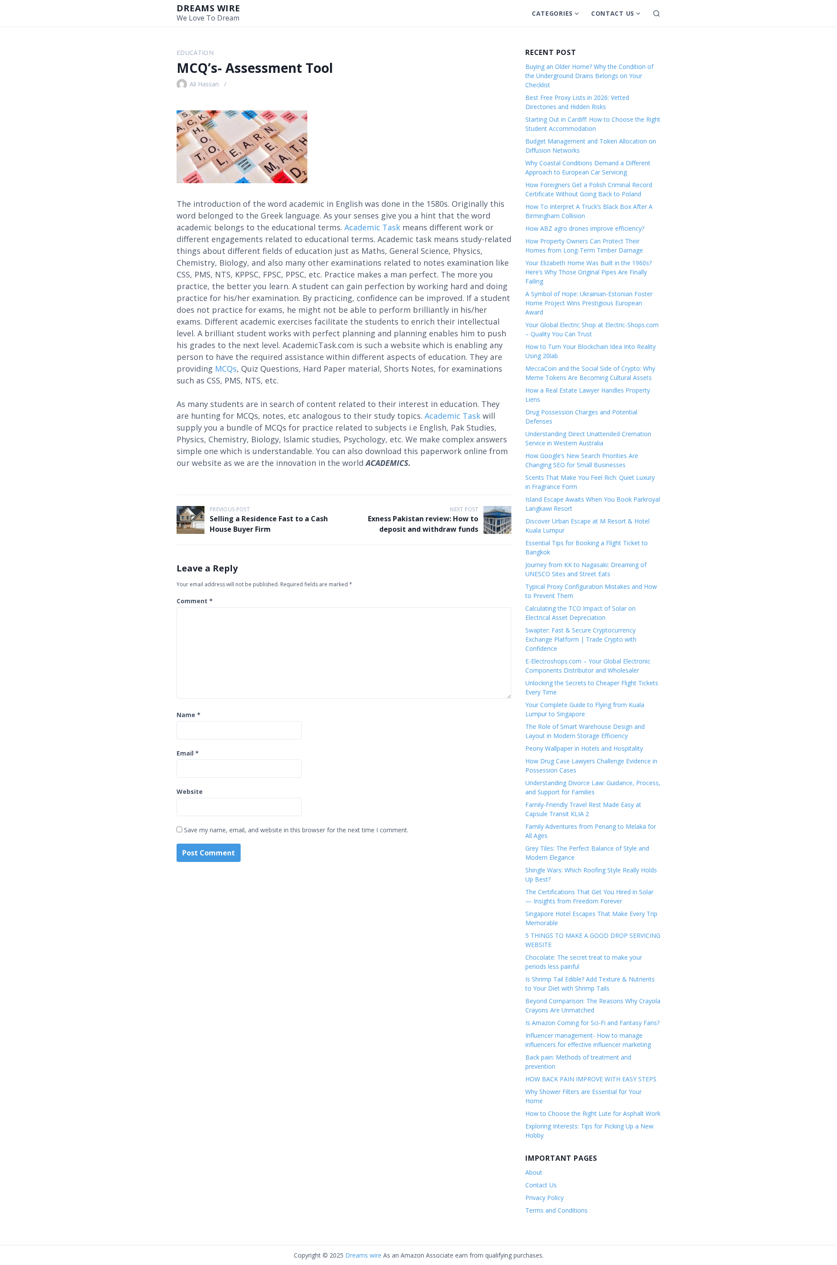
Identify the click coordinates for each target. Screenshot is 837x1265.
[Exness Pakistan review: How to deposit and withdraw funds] (497, 520)
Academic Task (372, 227)
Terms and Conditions (556, 1210)
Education (195, 52)
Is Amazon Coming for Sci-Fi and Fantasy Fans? (592, 1023)
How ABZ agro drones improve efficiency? (584, 228)
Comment (195, 601)
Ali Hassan (204, 84)
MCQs (226, 368)
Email (188, 753)
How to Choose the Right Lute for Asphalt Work (592, 1113)
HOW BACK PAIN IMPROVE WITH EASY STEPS (591, 1079)
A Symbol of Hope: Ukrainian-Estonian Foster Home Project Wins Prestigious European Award (589, 303)
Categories (552, 13)
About (533, 1172)
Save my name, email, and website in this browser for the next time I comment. (296, 830)
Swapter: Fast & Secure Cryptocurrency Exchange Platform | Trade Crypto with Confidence (580, 639)
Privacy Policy (544, 1197)
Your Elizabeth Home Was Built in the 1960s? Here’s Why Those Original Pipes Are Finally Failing (588, 272)
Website (190, 791)
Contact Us (612, 13)
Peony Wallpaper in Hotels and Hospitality (584, 748)
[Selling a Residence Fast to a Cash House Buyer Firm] (190, 520)
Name (189, 715)
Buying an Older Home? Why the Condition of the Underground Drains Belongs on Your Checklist (589, 75)
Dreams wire (208, 8)
